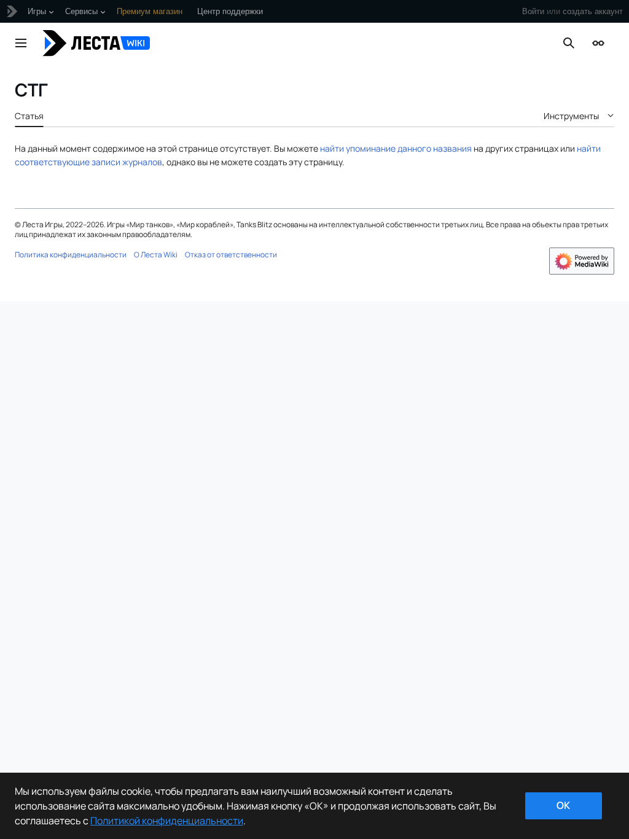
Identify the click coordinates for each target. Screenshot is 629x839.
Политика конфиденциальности (71, 254)
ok (563, 805)
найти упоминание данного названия (396, 148)
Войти (533, 11)
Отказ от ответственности (231, 254)
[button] (20, 43)
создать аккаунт (593, 11)
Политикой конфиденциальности (166, 820)
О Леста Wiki (156, 254)
